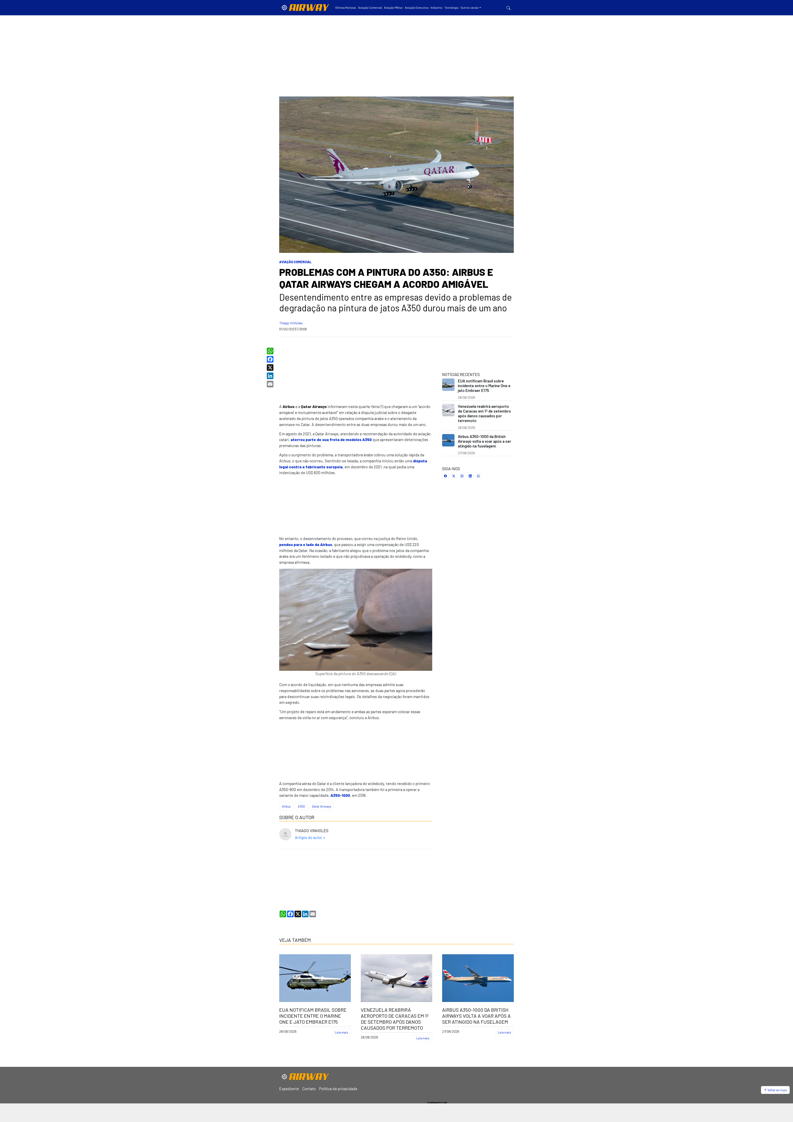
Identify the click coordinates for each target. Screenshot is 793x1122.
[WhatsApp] (270, 351)
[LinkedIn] (270, 376)
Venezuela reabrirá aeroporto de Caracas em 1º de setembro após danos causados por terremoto (484, 413)
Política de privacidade (338, 1088)
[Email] (270, 384)
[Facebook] (270, 359)
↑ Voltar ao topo (775, 1090)
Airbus (286, 806)
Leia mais (341, 1032)
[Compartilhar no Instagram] (462, 476)
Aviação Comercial (295, 262)
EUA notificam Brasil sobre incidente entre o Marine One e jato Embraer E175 (484, 385)
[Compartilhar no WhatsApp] (478, 476)
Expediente (289, 1088)
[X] (270, 367)
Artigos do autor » (310, 837)
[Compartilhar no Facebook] (445, 476)
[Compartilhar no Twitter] (453, 476)
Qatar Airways (321, 806)
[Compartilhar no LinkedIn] (470, 476)
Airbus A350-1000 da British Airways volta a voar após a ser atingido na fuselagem (484, 441)
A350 (301, 806)
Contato (309, 1088)
